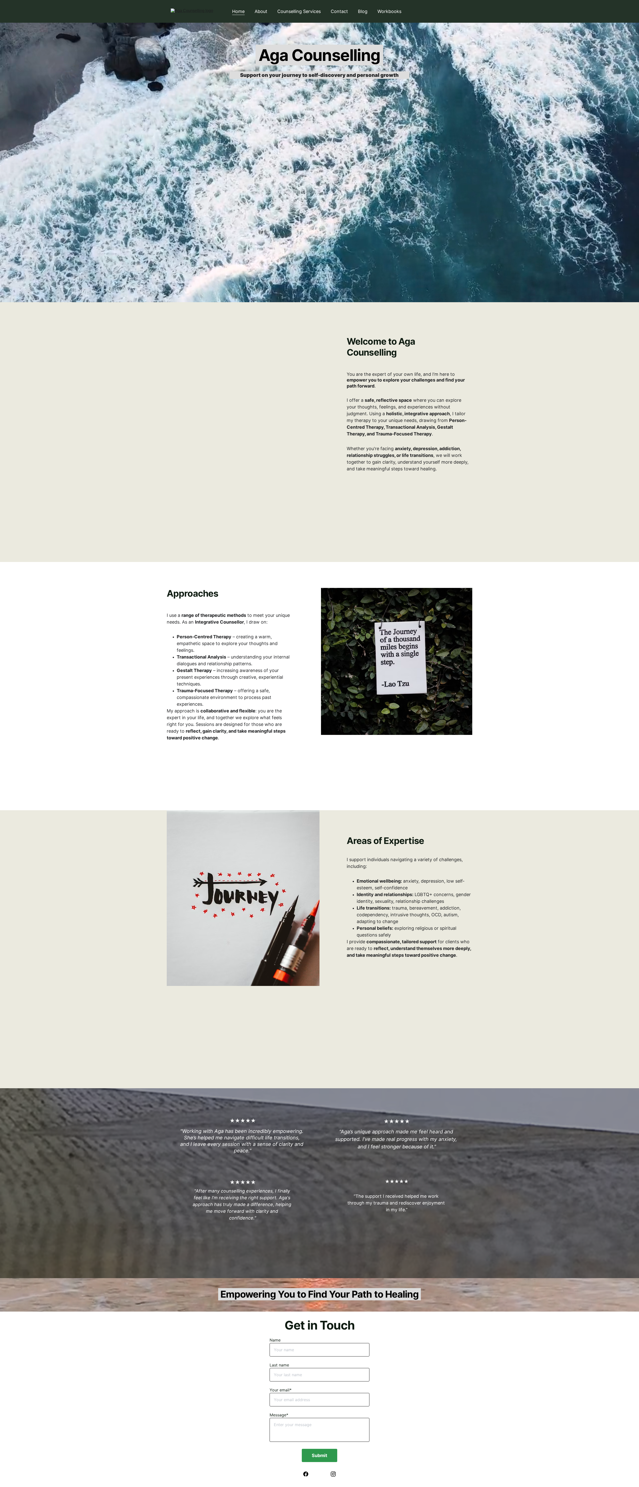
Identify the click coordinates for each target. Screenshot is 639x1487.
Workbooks (389, 11)
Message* (279, 1414)
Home (238, 11)
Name (275, 1340)
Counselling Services (299, 11)
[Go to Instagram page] (333, 1474)
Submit (319, 1455)
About (261, 11)
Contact (339, 11)
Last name (279, 1364)
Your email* (281, 1389)
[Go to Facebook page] (308, 1474)
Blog (362, 11)
